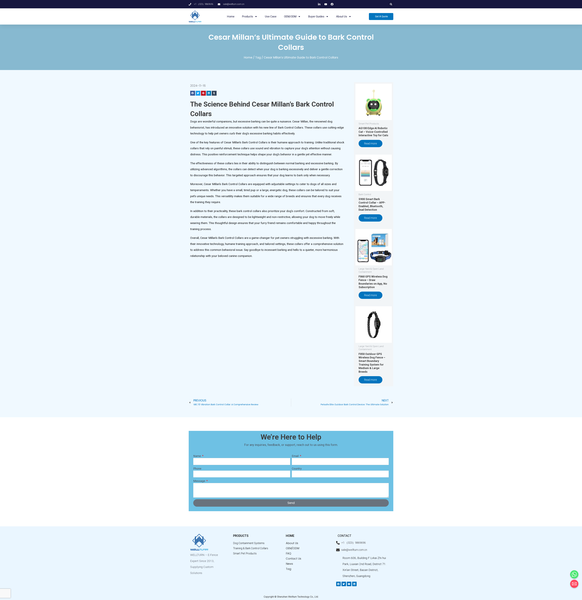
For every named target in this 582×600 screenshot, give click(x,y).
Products (247, 16)
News (289, 564)
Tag (258, 57)
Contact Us (293, 558)
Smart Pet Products (245, 553)
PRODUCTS (240, 536)
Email (295, 456)
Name (197, 456)
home (290, 536)
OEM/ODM (290, 16)
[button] (391, 4)
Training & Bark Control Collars (250, 548)
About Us (292, 543)
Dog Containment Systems (248, 543)
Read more (370, 143)
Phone (197, 468)
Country (297, 468)
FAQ (288, 553)
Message (199, 481)
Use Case (270, 16)
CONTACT (344, 536)
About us (341, 16)
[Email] (574, 584)
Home (230, 16)
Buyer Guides (316, 16)
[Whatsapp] (574, 574)
